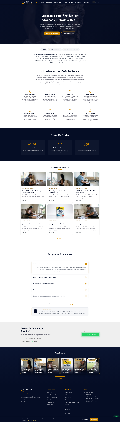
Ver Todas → (60, 239)
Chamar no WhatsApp (91, 334)
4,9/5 (44, 49)
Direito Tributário (51, 402)
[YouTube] (28, 400)
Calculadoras (49, 2)
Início (36, 2)
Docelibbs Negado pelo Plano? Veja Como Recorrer (33, 224)
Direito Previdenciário (52, 399)
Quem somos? (57, 2)
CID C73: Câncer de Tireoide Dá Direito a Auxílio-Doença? (87, 191)
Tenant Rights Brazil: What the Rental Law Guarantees (59, 191)
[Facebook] (22, 400)
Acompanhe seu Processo (71, 407)
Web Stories (68, 397)
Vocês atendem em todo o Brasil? (42, 264)
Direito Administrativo (52, 407)
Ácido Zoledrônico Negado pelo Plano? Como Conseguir (59, 224)
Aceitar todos (94, 419)
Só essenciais (85, 419)
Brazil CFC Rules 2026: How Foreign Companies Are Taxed (32, 191)
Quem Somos (68, 392)
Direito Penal (50, 404)
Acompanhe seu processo (75, 2)
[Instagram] (25, 400)
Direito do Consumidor (52, 397)
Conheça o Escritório (69, 33)
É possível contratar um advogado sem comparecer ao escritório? (50, 296)
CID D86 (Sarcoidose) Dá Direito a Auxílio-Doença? (85, 224)
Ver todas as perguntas (69, 304)
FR (98, 2)
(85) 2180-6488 (89, 392)
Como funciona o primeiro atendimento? (44, 290)
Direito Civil (49, 392)
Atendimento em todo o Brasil (72, 402)
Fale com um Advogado (52, 33)
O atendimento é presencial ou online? (43, 283)
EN (96, 2)
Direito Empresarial (51, 394)
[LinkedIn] (31, 400)
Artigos (42, 2)
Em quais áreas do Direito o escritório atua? (45, 277)
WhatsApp (88, 394)
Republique (86, 2)
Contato (65, 2)
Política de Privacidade (32, 420)
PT (93, 2)
